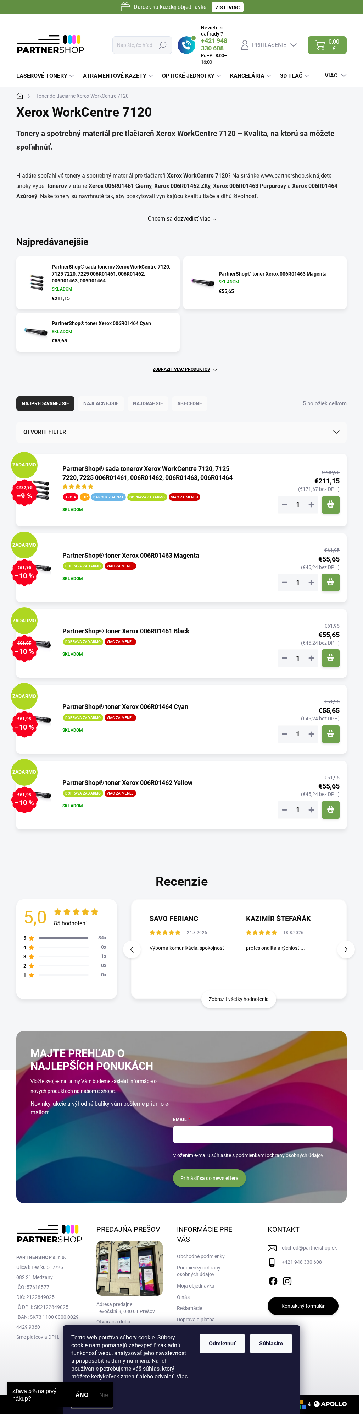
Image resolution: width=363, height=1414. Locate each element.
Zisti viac (228, 7)
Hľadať (163, 45)
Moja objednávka (195, 1286)
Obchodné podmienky (201, 1256)
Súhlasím (271, 1343)
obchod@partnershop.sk (309, 1248)
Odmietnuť (222, 1343)
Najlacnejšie (101, 403)
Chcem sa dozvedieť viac (179, 218)
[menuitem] (46, 76)
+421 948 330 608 (302, 1262)
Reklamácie (189, 1308)
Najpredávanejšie (45, 403)
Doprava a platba (196, 1319)
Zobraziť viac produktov (181, 369)
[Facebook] (273, 1279)
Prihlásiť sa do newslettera (209, 1178)
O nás (183, 1297)
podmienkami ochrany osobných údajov (279, 1155)
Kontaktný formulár (303, 1306)
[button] (346, 949)
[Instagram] (287, 1279)
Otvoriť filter (44, 432)
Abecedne (189, 403)
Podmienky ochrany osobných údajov (198, 1271)
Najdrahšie (148, 403)
